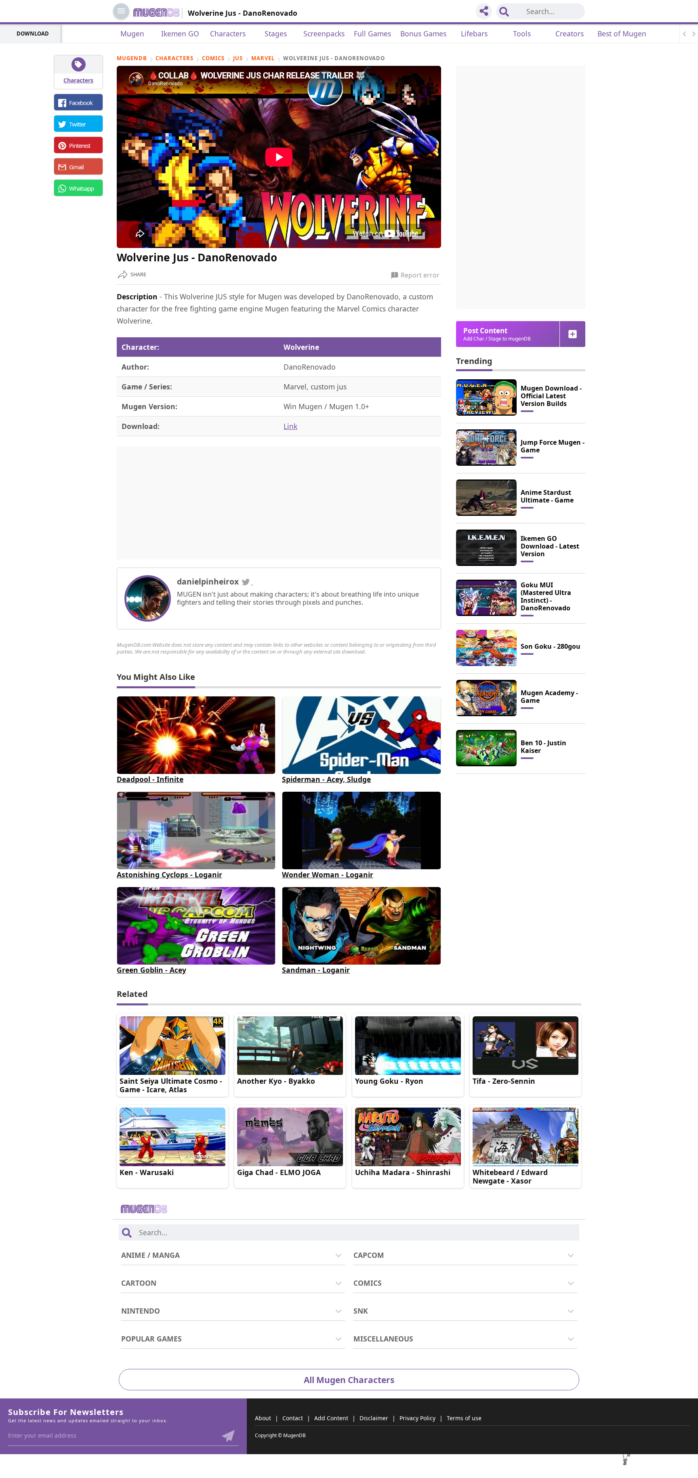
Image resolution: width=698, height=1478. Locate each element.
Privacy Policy (417, 1418)
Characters (228, 33)
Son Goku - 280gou (550, 646)
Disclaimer (374, 1418)
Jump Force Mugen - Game (552, 446)
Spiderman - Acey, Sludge (326, 779)
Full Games (372, 33)
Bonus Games (423, 33)
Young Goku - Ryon (389, 1081)
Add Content (331, 1418)
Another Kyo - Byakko (276, 1081)
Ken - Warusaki (147, 1172)
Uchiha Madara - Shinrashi (402, 1172)
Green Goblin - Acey (151, 970)
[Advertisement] (279, 502)
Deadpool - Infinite (150, 779)
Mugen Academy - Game (549, 696)
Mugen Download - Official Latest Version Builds (551, 396)
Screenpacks (324, 33)
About (263, 1418)
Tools (522, 33)
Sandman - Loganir (316, 970)
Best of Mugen (621, 33)
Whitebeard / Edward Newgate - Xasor (510, 1176)
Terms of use (464, 1418)
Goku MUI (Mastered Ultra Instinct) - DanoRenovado (546, 596)
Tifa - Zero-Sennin (504, 1081)
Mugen (132, 33)
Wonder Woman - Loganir (327, 874)
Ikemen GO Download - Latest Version (550, 546)
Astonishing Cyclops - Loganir (169, 874)
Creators (569, 33)
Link (290, 426)
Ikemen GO (180, 33)
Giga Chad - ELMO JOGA (279, 1172)
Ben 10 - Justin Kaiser (543, 746)
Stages (276, 33)
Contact (292, 1418)
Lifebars (474, 33)
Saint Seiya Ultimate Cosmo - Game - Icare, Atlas (171, 1085)
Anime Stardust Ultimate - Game (547, 496)
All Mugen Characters (349, 1379)
